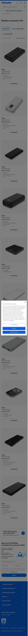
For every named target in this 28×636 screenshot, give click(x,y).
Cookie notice (11, 321)
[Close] (24, 302)
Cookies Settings (13, 324)
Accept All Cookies (13, 332)
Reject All (13, 328)
